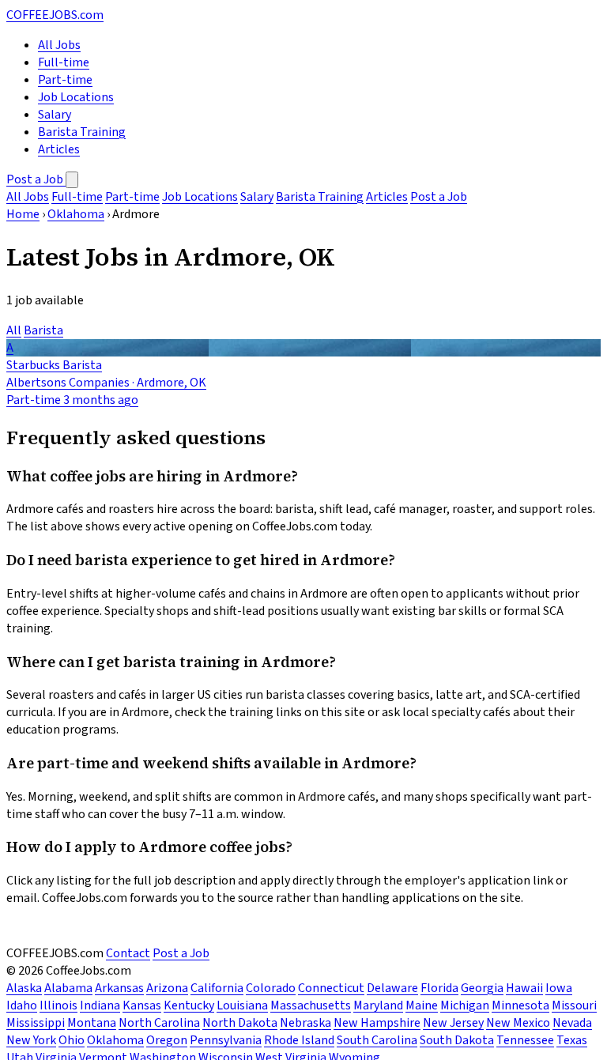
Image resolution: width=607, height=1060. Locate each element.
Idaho (21, 1005)
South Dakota (457, 1040)
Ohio (71, 1040)
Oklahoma (75, 214)
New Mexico (518, 1023)
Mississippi (35, 1023)
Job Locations (76, 97)
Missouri (574, 1005)
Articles (59, 149)
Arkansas (119, 988)
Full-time (63, 62)
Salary (54, 114)
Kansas (142, 1005)
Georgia (482, 988)
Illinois (58, 1005)
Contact (128, 953)
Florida (439, 988)
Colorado (271, 988)
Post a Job (36, 179)
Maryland (378, 1005)
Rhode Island (299, 1040)
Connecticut (331, 988)
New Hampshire (377, 1023)
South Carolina (377, 1040)
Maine (421, 1005)
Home (23, 214)
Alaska (24, 988)
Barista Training (82, 132)
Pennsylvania (226, 1040)
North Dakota (239, 1023)
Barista (43, 330)
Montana (91, 1023)
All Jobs (59, 45)
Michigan (464, 1005)
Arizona (167, 988)
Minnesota (520, 1005)
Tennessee (525, 1040)
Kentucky (189, 1005)
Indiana (100, 1005)
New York (31, 1040)
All (13, 330)
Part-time (65, 80)
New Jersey (453, 1023)
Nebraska (305, 1023)
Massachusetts (310, 1005)
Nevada (572, 1023)
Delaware (392, 988)
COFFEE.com (55, 15)
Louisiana (242, 1005)
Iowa (558, 988)
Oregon (166, 1040)
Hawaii (524, 988)
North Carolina (159, 1023)
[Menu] (72, 180)
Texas (571, 1040)
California (216, 988)
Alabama (68, 988)
